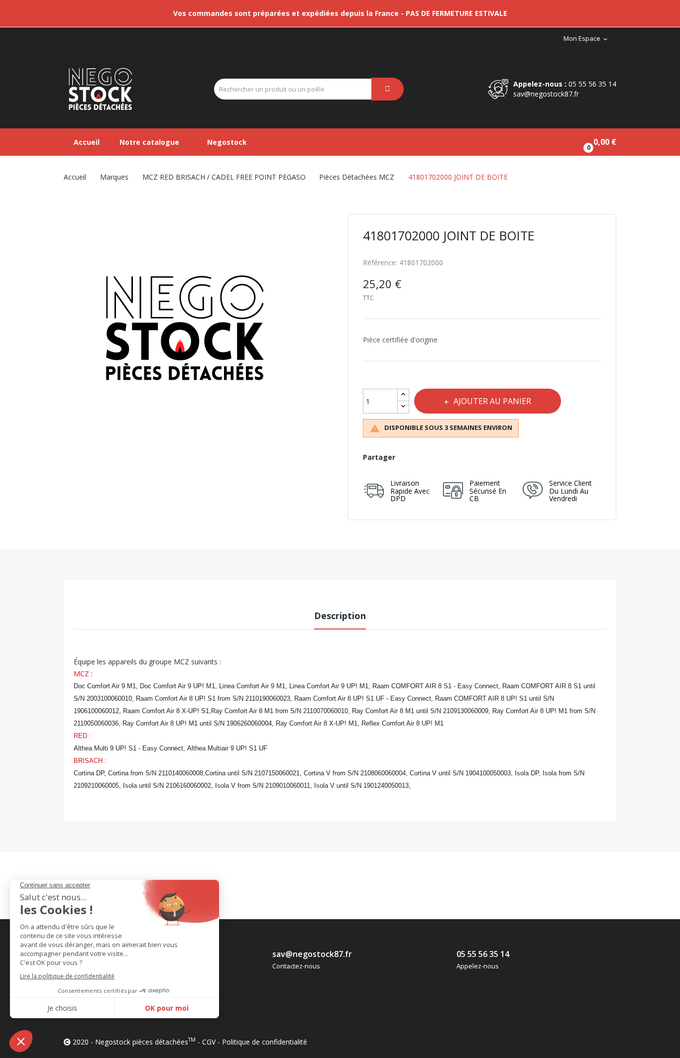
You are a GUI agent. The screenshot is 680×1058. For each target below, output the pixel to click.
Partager (410, 457)
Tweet (432, 457)
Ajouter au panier (492, 401)
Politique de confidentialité (264, 1042)
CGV (209, 1042)
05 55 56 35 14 (592, 84)
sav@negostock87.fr (546, 94)
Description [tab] (340, 616)
